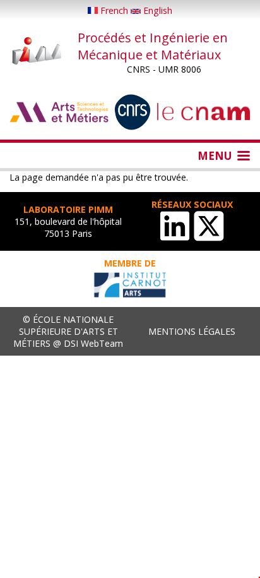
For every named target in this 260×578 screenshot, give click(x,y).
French (114, 10)
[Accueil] (37, 52)
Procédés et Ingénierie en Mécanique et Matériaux (153, 46)
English (156, 10)
